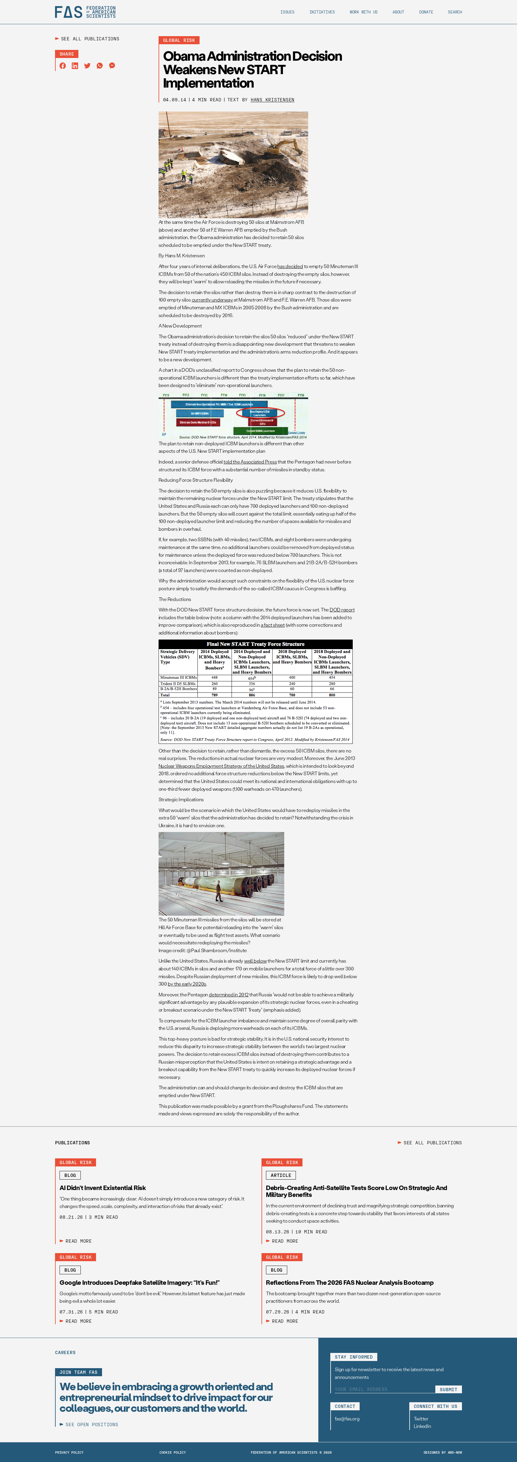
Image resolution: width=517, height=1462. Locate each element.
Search (455, 11)
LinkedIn (422, 1426)
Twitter (421, 1418)
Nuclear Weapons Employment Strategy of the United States (222, 766)
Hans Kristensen (272, 99)
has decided (290, 266)
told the (250, 461)
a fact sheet (273, 625)
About (398, 11)
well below (255, 961)
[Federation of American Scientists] (85, 12)
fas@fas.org (347, 1418)
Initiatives (322, 11)
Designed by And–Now (443, 1452)
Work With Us (364, 11)
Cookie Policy (172, 1452)
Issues (287, 11)
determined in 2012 (229, 994)
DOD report (342, 609)
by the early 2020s (187, 984)
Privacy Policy (69, 1452)
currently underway (212, 299)
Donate (426, 11)
